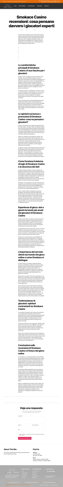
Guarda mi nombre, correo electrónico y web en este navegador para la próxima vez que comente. (31, 435)
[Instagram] (55, 6)
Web (19, 429)
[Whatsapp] (57, 6)
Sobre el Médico (22, 5)
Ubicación (46, 5)
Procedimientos (31, 5)
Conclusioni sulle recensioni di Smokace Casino (30, 60)
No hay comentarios (39, 29)
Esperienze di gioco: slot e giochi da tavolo (28, 52)
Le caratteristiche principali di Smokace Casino (30, 47)
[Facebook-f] (53, 6)
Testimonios (39, 5)
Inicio (15, 5)
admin (24, 29)
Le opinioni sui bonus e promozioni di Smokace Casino (31, 49)
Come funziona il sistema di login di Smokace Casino (31, 50)
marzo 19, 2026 (30, 29)
